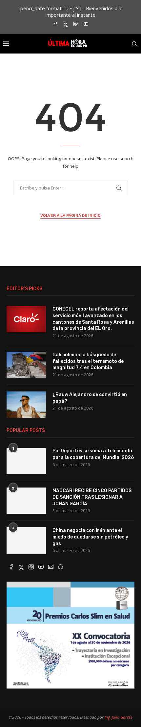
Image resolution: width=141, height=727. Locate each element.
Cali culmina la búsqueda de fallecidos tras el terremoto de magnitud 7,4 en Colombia (88, 361)
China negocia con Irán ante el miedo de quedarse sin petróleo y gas (90, 537)
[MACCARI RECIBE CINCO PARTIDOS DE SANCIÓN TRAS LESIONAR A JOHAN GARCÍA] (26, 501)
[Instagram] (75, 24)
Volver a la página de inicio (70, 215)
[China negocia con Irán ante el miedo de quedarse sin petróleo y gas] (26, 540)
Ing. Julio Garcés (118, 717)
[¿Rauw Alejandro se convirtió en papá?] (26, 404)
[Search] (134, 43)
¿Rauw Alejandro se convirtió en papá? (89, 398)
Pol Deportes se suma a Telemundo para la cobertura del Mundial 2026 (93, 454)
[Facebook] (55, 24)
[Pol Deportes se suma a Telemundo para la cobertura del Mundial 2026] (26, 461)
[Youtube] (86, 24)
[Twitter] (65, 24)
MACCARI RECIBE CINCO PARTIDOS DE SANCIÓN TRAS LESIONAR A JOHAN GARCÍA (91, 497)
